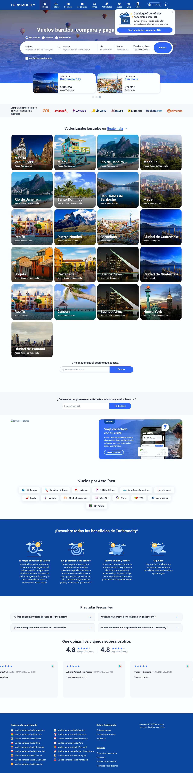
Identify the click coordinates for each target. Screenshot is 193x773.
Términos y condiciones (107, 766)
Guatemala (115, 128)
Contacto (100, 757)
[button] (165, 4)
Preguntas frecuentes (106, 753)
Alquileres (101, 738)
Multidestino (65, 37)
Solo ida (49, 37)
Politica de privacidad (106, 761)
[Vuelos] (23, 4)
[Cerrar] (172, 12)
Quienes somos (103, 730)
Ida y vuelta (34, 37)
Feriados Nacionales (105, 734)
